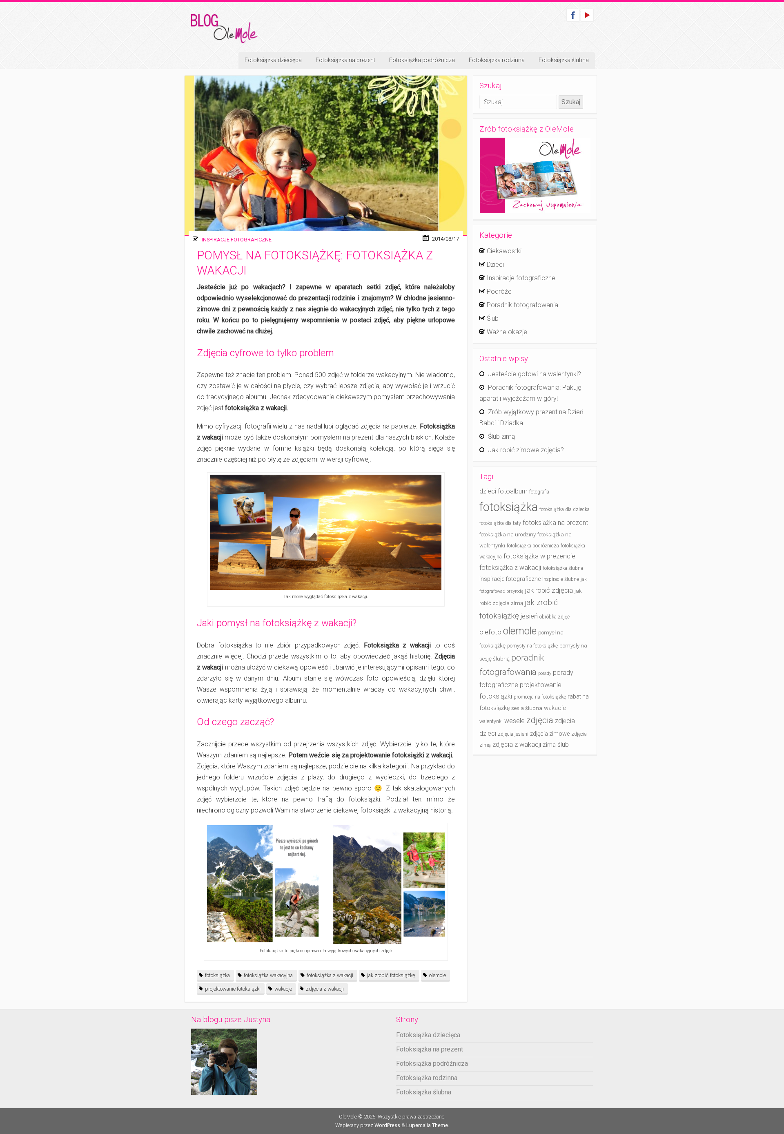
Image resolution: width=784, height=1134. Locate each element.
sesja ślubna (526, 708)
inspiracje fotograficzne (510, 579)
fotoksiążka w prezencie (539, 556)
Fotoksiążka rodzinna (497, 60)
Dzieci (495, 264)
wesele (514, 721)
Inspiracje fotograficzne (237, 240)
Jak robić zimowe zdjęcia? (526, 450)
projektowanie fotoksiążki (233, 989)
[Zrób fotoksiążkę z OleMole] (534, 175)
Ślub (493, 318)
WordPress (387, 1125)
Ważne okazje (507, 332)
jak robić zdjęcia (549, 590)
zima (549, 744)
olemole (437, 975)
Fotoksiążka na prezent (345, 60)
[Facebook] (573, 15)
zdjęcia (539, 720)
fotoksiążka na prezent (555, 523)
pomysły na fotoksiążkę (532, 646)
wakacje (283, 989)
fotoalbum (513, 491)
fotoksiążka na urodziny (507, 534)
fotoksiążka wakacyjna (268, 975)
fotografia (539, 492)
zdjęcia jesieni (513, 734)
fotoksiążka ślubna (563, 568)
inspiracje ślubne (560, 579)
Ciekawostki (504, 251)
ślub (563, 744)
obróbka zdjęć (554, 617)
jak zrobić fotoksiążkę (391, 975)
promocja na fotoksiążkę (540, 697)
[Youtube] (587, 15)
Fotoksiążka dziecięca (273, 60)
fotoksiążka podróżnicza (533, 546)
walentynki (491, 721)
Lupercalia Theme (427, 1125)
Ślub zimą (501, 436)
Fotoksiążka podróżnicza (422, 60)
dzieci (487, 491)
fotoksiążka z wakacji (330, 975)
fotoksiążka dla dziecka (564, 509)
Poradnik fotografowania (522, 305)
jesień (529, 616)
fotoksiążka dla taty (500, 523)
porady (544, 673)
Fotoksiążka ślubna (564, 60)
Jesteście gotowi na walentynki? (534, 374)
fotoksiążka (217, 975)
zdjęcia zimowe (550, 733)
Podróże (499, 291)
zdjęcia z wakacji (325, 989)
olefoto (490, 632)
